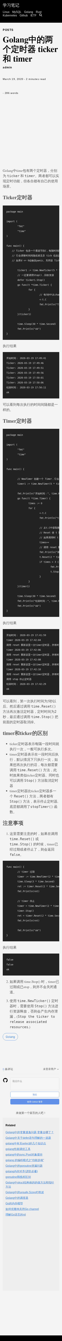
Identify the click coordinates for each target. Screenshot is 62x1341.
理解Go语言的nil (16, 1214)
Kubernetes (10, 15)
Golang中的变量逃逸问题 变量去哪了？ (30, 1132)
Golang (28, 11)
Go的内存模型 (14, 1203)
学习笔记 (11, 5)
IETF (33, 15)
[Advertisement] (31, 133)
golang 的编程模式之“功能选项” (25, 1160)
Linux (6, 11)
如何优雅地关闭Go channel (22, 1209)
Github (24, 15)
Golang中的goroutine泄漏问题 (24, 1165)
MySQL (16, 11)
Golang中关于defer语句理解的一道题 (28, 1137)
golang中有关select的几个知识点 (26, 1143)
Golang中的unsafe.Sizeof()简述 (25, 1192)
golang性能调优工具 (18, 1149)
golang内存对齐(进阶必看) (22, 1171)
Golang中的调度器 (17, 1197)
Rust (39, 11)
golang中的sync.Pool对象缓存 (24, 1154)
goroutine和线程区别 (18, 1176)
